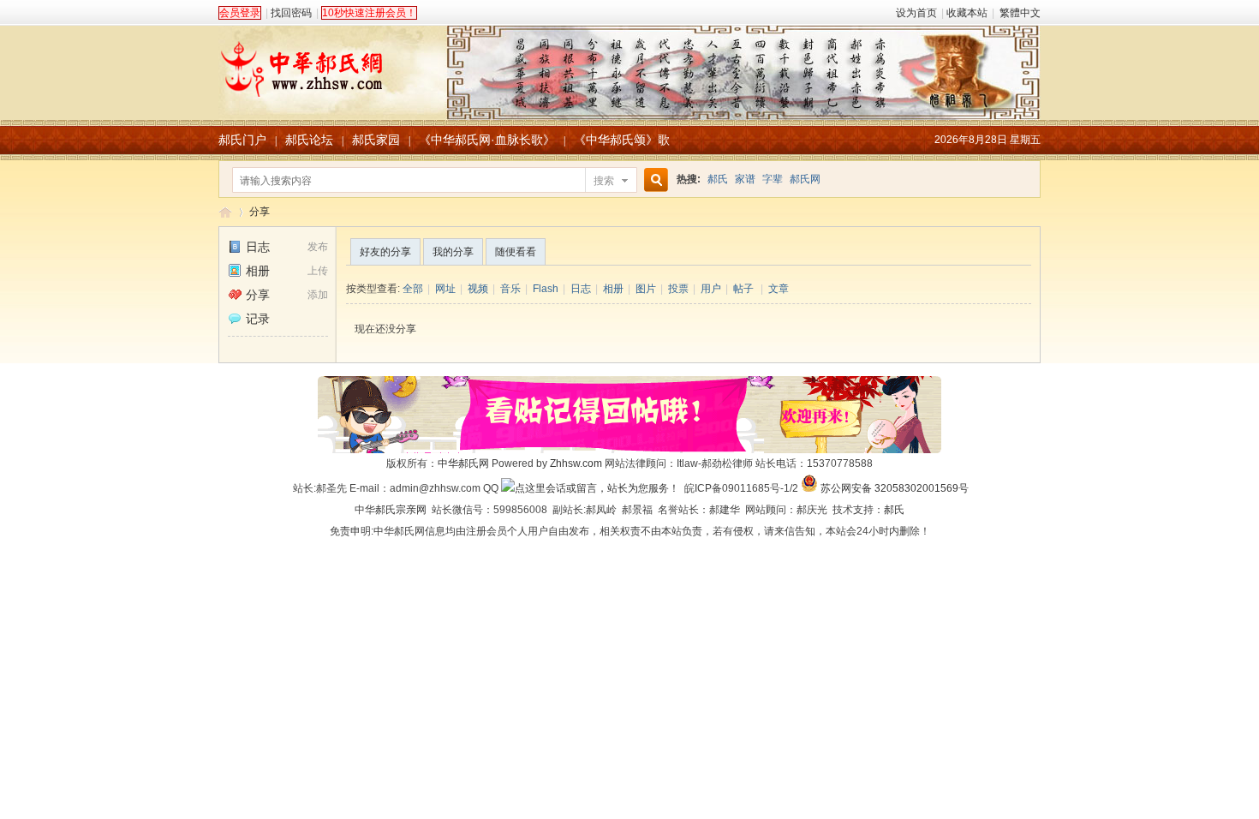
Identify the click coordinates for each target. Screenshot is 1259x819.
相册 (258, 271)
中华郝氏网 (463, 463)
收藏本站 (967, 13)
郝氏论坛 (309, 139)
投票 (678, 289)
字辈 (772, 179)
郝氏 (717, 179)
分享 (259, 212)
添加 (317, 295)
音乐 (510, 289)
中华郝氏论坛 (225, 212)
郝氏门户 (242, 139)
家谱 (745, 179)
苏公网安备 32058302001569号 (894, 488)
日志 (258, 247)
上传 (317, 271)
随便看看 (515, 252)
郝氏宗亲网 (401, 510)
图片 (645, 289)
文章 (778, 289)
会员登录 (239, 13)
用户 (711, 289)
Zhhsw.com (576, 463)
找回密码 (291, 13)
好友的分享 (385, 252)
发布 (317, 247)
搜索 (604, 181)
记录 (258, 319)
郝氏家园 (376, 139)
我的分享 (453, 252)
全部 (413, 289)
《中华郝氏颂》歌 (622, 139)
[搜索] (653, 180)
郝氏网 (805, 179)
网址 (445, 289)
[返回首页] (629, 63)
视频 (478, 289)
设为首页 (916, 13)
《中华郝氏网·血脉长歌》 (487, 139)
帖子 (743, 289)
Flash (545, 289)
